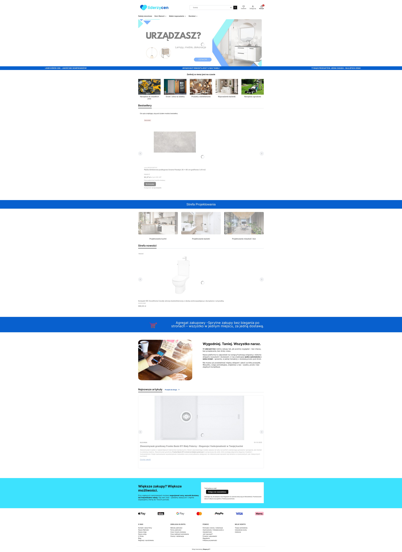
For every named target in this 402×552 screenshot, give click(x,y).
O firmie (141, 536)
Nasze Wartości (143, 530)
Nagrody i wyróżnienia (146, 540)
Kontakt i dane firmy (145, 528)
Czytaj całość (145, 460)
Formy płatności (175, 530)
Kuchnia (143, 442)
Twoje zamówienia (241, 528)
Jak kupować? (208, 534)
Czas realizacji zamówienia (179, 534)
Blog (139, 538)
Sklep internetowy (200, 549)
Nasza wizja (142, 534)
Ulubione (238, 532)
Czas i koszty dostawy (178, 532)
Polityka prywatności (210, 540)
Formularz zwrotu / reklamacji (213, 528)
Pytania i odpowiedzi (210, 536)
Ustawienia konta (241, 530)
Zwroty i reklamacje (177, 536)
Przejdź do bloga (171, 390)
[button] (235, 7)
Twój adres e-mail (210, 488)
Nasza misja (142, 532)
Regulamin (206, 538)
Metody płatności (176, 528)
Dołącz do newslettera (217, 492)
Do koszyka (150, 184)
